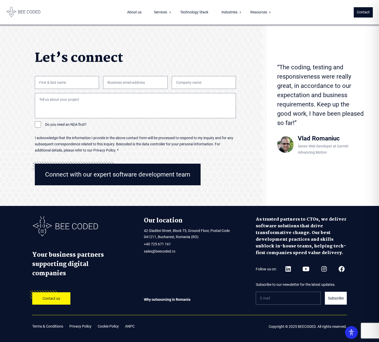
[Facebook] (341, 269)
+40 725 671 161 (157, 244)
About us (134, 12)
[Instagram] (324, 269)
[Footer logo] (77, 226)
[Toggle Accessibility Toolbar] (351, 332)
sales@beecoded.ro (159, 251)
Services (160, 12)
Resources (258, 12)
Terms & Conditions (47, 326)
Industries (229, 12)
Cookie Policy (108, 326)
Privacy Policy (80, 326)
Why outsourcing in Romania (167, 299)
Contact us (51, 298)
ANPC (130, 326)
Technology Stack (194, 12)
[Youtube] (306, 269)
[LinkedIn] (288, 269)
